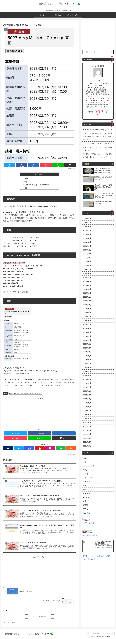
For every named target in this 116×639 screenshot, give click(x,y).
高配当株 (86, 513)
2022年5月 (87, 418)
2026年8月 (87, 219)
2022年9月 (87, 403)
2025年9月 (87, 262)
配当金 (85, 509)
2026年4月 (87, 234)
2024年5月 (87, 324)
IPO (6, 393)
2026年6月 (87, 226)
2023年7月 (87, 363)
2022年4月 (87, 422)
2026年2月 (87, 242)
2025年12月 (87, 250)
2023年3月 (87, 379)
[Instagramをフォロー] (29, 448)
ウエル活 (86, 470)
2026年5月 (87, 230)
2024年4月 (87, 328)
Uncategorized (88, 466)
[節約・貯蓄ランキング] (87, 533)
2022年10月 (87, 399)
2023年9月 (87, 356)
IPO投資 (17, 393)
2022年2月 (87, 430)
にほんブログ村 (88, 523)
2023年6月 (87, 367)
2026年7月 (87, 222)
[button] (111, 52)
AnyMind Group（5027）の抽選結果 (36, 185)
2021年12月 (87, 438)
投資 (32, 393)
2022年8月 (87, 407)
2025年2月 (87, 289)
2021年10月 (87, 446)
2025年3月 (87, 285)
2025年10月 (87, 258)
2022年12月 (87, 391)
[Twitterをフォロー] (19, 448)
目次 (37, 174)
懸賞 (84, 489)
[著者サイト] (8, 448)
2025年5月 (87, 277)
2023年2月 (87, 383)
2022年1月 (87, 434)
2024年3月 (87, 332)
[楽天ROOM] (50, 448)
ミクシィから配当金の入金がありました (97, 143)
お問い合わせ (95, 633)
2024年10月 (87, 305)
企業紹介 (27, 178)
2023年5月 (87, 371)
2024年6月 (87, 320)
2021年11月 (87, 442)
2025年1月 (87, 293)
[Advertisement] (39, 412)
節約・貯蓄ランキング (89, 535)
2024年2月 (87, 336)
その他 (85, 474)
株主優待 (86, 493)
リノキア (98, 80)
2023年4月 (87, 375)
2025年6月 (87, 273)
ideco (85, 458)
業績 (25, 182)
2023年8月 (87, 360)
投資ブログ (39, 393)
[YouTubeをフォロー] (40, 448)
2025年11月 (87, 254)
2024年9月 (87, 309)
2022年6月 (87, 414)
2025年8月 (87, 266)
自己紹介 (86, 497)
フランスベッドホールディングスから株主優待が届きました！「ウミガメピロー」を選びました (97, 136)
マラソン (86, 482)
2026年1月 (87, 246)
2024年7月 (87, 317)
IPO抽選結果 (25, 393)
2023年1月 (87, 387)
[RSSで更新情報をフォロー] (71, 448)
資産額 (85, 505)
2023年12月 (87, 344)
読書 (84, 501)
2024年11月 (87, 301)
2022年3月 (87, 426)
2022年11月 (87, 395)
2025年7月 (87, 269)
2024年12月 (87, 297)
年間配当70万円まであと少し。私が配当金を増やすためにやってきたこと (98, 155)
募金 (84, 485)
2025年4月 (87, 281)
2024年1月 (87, 340)
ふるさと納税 (88, 478)
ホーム (87, 633)
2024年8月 (87, 313)
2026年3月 (87, 238)
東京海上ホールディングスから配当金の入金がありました (97, 148)
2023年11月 (87, 348)
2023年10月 (87, 352)
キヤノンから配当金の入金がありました (97, 130)
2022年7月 (87, 411)
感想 (25, 188)
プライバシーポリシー (107, 633)
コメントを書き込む (39, 616)
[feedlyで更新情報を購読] (61, 448)
